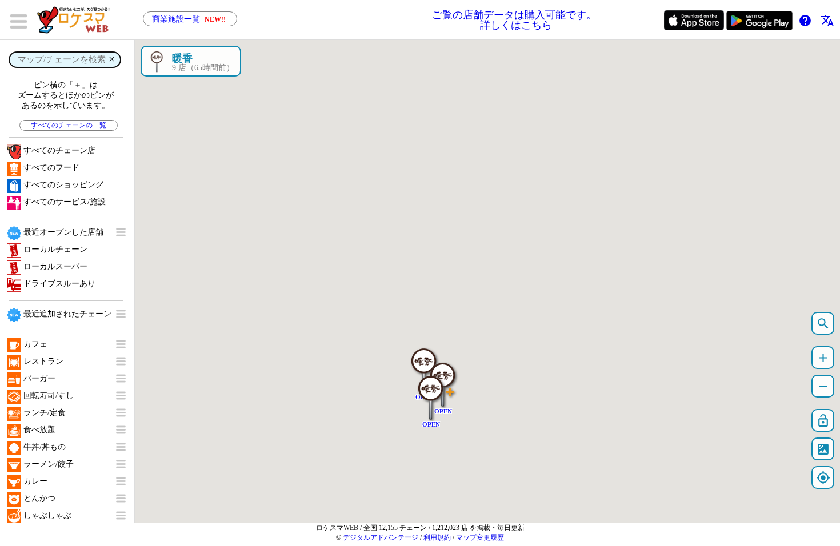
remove (823, 386)
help (805, 20)
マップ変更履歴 (480, 537)
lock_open (823, 420)
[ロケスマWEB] (77, 20)
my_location (823, 478)
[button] (431, 391)
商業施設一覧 (189, 19)
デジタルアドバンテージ (380, 537)
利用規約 (437, 537)
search (823, 323)
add (823, 358)
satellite (823, 449)
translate (827, 20)
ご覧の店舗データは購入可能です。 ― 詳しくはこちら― (514, 20)
